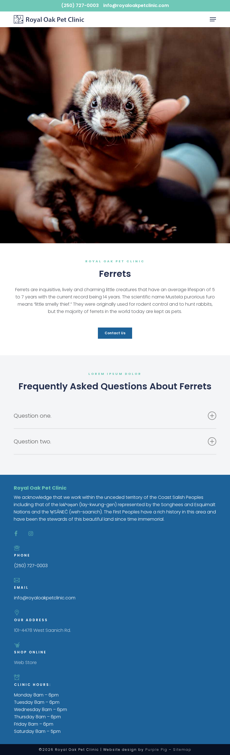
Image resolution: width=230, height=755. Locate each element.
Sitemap (182, 749)
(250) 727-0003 (80, 5)
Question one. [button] (32, 416)
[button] (213, 19)
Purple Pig (156, 749)
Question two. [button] (32, 441)
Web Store (25, 662)
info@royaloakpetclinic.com (136, 5)
